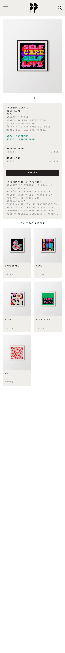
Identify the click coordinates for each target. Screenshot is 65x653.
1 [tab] (30, 98)
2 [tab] (35, 98)
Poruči (32, 173)
